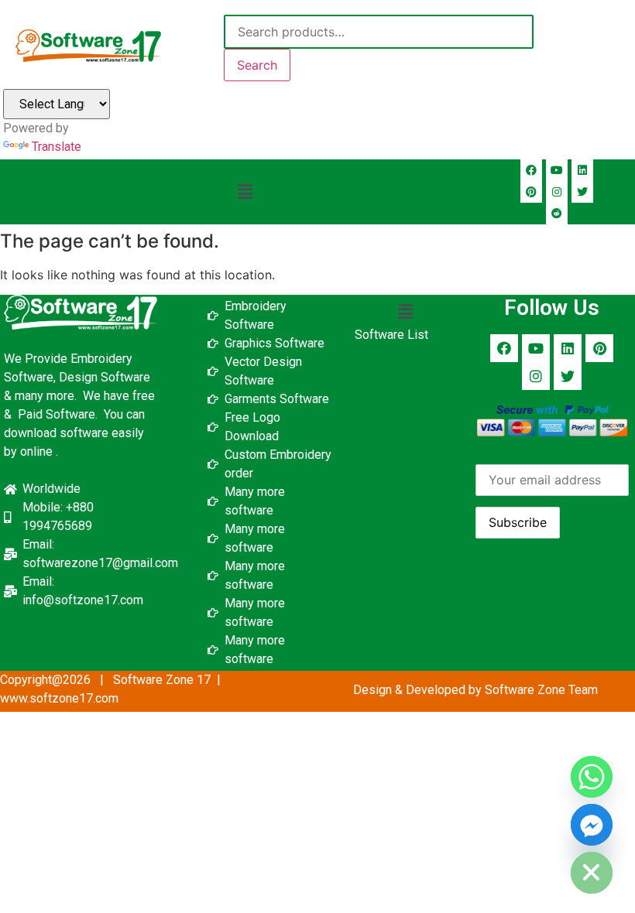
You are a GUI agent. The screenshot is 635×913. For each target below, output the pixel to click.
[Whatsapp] (592, 777)
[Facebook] (531, 170)
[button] (245, 191)
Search (257, 65)
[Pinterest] (531, 192)
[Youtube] (557, 170)
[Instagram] (557, 192)
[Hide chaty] (592, 873)
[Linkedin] (582, 170)
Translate (56, 146)
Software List (391, 334)
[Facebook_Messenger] (592, 825)
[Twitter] (582, 192)
